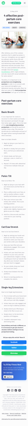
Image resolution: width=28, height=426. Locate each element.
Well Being (6, 27)
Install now (16, 3)
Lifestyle (22, 27)
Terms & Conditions (15, 413)
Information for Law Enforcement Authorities (14, 419)
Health (14, 27)
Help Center (5, 413)
